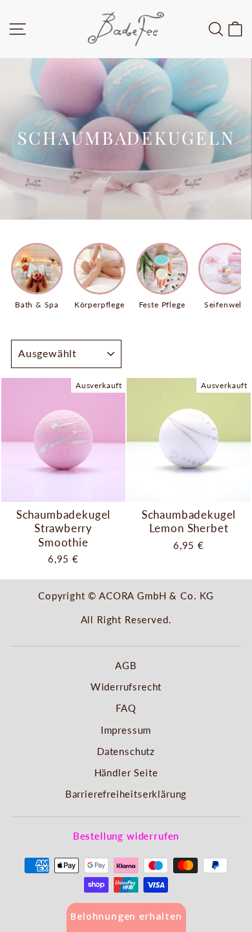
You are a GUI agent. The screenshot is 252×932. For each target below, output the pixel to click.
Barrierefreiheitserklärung (126, 794)
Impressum (126, 730)
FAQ (126, 708)
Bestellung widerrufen (126, 836)
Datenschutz (126, 751)
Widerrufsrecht (126, 686)
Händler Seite (126, 772)
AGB (125, 665)
